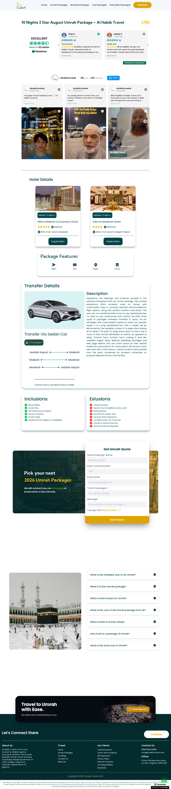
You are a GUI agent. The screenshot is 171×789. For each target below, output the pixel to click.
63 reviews (44, 47)
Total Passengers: (97, 488)
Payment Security (105, 762)
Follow (115, 78)
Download (101, 768)
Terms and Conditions (107, 753)
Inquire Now (57, 241)
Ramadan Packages (120, 5)
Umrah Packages (58, 5)
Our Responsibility (105, 765)
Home (44, 5)
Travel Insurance (104, 749)
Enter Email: (93, 477)
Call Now (156, 734)
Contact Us (63, 759)
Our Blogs (62, 756)
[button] (147, 45)
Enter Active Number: (99, 466)
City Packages (99, 5)
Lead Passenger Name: (100, 455)
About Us (62, 762)
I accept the (102, 510)
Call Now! (142, 5)
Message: (92, 499)
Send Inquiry (117, 519)
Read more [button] (66, 56)
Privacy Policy (109, 510)
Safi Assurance (103, 756)
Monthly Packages (79, 5)
